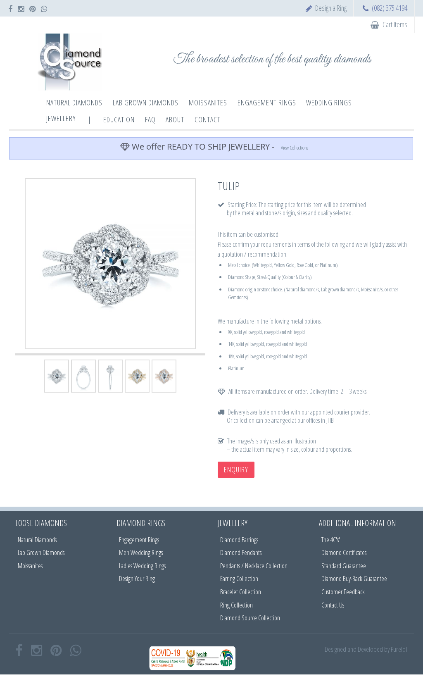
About (175, 119)
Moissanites (30, 565)
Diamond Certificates (343, 552)
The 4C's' (330, 539)
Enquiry (236, 469)
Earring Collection (239, 578)
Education (119, 119)
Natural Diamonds (37, 539)
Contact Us (332, 605)
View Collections (294, 147)
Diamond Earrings (239, 539)
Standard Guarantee (343, 565)
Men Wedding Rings (141, 552)
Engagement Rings (139, 539)
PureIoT (399, 649)
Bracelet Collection (240, 591)
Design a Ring (331, 8)
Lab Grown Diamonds (41, 552)
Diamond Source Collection (250, 617)
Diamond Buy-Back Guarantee (354, 578)
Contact (208, 119)
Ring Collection (236, 605)
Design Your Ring (137, 578)
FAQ (150, 119)
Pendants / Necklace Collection (254, 565)
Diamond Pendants (240, 552)
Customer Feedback (343, 591)
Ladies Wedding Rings (142, 565)
